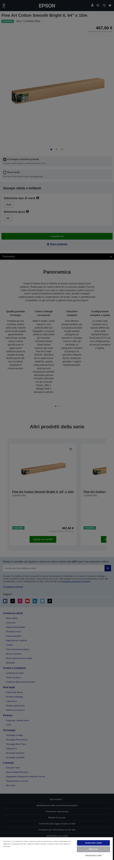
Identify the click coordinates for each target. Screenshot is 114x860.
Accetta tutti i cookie (93, 843)
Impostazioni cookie (93, 855)
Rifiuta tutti (93, 849)
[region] (56, 848)
